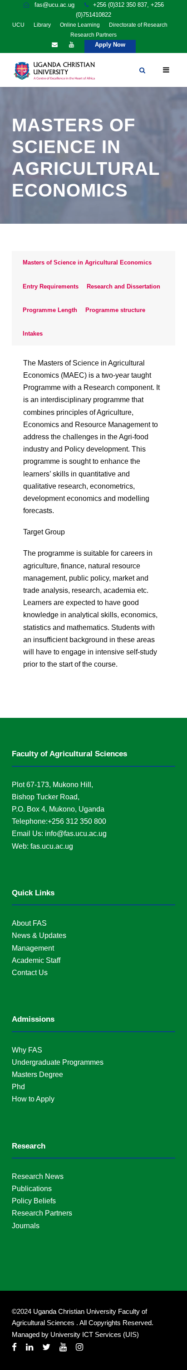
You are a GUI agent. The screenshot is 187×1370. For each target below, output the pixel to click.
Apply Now (110, 44)
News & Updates (39, 935)
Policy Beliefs (34, 1201)
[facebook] (14, 1347)
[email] (55, 44)
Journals (25, 1226)
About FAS (29, 923)
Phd (18, 1087)
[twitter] (46, 1347)
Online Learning (80, 25)
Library (42, 25)
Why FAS (27, 1050)
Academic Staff (36, 960)
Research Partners (93, 35)
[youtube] (71, 44)
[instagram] (79, 1347)
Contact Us (30, 972)
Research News (38, 1176)
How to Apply (33, 1099)
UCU (18, 25)
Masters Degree (37, 1074)
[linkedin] (29, 1347)
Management (33, 948)
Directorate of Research (138, 25)
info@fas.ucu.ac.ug (76, 833)
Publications (32, 1188)
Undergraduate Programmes (57, 1062)
